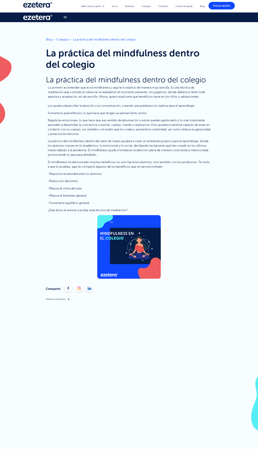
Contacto (163, 6)
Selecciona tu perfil (91, 6)
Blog (202, 6)
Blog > (50, 39)
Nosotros (129, 6)
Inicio (114, 6)
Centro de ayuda (183, 6)
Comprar (146, 6)
